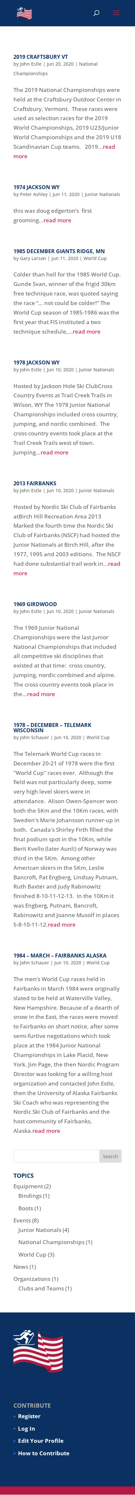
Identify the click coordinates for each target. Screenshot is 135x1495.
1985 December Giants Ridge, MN (59, 251)
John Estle (31, 64)
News (20, 1266)
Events (22, 1220)
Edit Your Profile (41, 1440)
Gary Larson (33, 258)
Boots (25, 1208)
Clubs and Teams (41, 1288)
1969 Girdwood (35, 604)
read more (57, 220)
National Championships (51, 1242)
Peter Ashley (34, 194)
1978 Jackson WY (36, 362)
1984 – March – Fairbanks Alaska (59, 955)
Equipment (28, 1186)
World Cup (95, 258)
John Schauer (34, 737)
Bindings (30, 1195)
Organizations (31, 1279)
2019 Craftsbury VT (40, 56)
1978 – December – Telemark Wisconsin (52, 727)
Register (29, 1416)
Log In (26, 1428)
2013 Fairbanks (34, 483)
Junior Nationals (102, 194)
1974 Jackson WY (36, 187)
